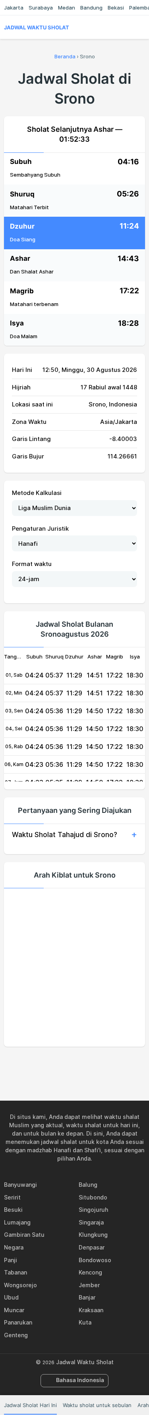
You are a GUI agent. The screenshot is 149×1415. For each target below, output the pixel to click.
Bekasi (116, 7)
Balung (88, 1184)
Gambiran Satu (24, 1234)
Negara (13, 1247)
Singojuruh (93, 1209)
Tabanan (15, 1272)
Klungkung (93, 1234)
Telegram (84, 1064)
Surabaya (41, 7)
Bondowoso (95, 1260)
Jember (89, 1285)
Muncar (14, 1310)
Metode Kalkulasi (37, 493)
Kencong (90, 1272)
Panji (10, 1260)
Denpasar (91, 1247)
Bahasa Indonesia (80, 1379)
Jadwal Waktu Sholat (36, 27)
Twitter (66, 1064)
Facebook (47, 1064)
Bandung (91, 7)
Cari (141, 27)
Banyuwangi (20, 1184)
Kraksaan (91, 1310)
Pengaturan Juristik (40, 528)
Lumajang (17, 1222)
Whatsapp (102, 1064)
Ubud (11, 1297)
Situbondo (93, 1197)
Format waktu (32, 564)
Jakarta (13, 7)
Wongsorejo (20, 1285)
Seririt (12, 1197)
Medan (66, 7)
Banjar (87, 1297)
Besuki (13, 1209)
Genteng (16, 1335)
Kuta (85, 1322)
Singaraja (91, 1222)
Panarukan (18, 1322)
